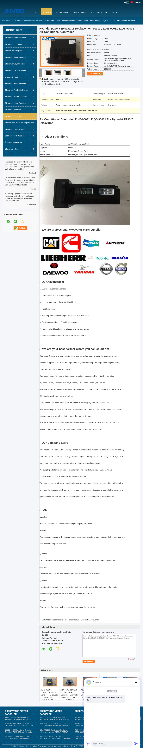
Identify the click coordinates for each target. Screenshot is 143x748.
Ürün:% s (46, 13)
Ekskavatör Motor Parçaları (15, 57)
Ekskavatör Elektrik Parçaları (16, 97)
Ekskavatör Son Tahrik (13, 44)
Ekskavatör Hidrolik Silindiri (15, 129)
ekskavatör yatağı (11, 77)
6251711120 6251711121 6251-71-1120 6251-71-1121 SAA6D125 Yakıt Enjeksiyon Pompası (19, 726)
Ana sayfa (6, 20)
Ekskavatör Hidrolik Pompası (16, 84)
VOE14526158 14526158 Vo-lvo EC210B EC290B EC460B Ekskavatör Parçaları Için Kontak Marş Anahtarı (54, 720)
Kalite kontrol (99, 13)
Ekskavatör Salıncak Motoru (15, 70)
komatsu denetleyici (55, 620)
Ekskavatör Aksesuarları (90, 620)
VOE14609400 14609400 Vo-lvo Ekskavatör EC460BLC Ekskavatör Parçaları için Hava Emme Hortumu (18, 720)
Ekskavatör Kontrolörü (34, 20)
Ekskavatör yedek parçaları (15, 38)
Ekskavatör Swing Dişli (13, 51)
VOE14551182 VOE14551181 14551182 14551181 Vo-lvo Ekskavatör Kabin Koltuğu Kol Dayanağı (55, 738)
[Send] (136, 743)
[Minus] (136, 682)
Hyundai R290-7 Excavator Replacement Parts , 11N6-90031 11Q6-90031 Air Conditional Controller (62, 81)
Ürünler (17, 20)
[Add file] (88, 743)
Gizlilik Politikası (17, 746)
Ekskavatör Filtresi (12, 149)
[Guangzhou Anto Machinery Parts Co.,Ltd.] (16, 11)
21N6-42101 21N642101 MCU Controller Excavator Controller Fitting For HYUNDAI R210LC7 (49, 696)
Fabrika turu (79, 13)
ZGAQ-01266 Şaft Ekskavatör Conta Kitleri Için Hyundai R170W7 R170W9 (54, 731)
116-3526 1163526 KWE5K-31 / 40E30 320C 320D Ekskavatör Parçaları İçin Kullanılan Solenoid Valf (55, 726)
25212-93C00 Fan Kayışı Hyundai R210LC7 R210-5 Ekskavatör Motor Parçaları (18, 732)
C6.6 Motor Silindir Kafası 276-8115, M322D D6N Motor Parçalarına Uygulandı (19, 738)
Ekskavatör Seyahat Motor (15, 64)
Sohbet (94, 74)
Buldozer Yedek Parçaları (14, 136)
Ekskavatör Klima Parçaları (15, 103)
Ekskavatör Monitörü (13, 110)
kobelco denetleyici (72, 620)
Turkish (136, 2)
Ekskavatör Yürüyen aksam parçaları (19, 123)
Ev (36, 13)
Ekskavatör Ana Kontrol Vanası (16, 90)
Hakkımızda (62, 13)
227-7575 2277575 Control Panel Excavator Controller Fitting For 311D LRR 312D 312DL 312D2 (69, 696)
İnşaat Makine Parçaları (14, 142)
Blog (115, 13)
